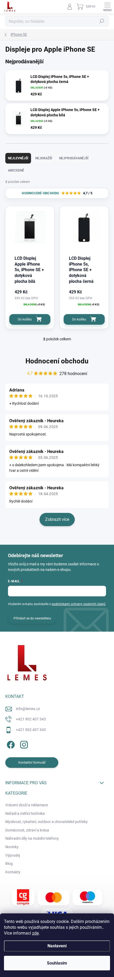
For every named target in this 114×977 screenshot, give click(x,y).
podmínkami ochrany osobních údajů (79, 604)
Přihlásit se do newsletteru (32, 618)
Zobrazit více (57, 519)
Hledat (102, 21)
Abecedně (16, 170)
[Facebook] (10, 744)
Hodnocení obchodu (57, 361)
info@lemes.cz (28, 709)
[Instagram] (23, 744)
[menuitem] (26, 805)
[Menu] (107, 6)
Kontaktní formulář (32, 762)
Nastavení (57, 945)
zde (35, 933)
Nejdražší (43, 158)
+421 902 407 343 (31, 719)
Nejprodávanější (74, 158)
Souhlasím (57, 963)
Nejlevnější (18, 158)
